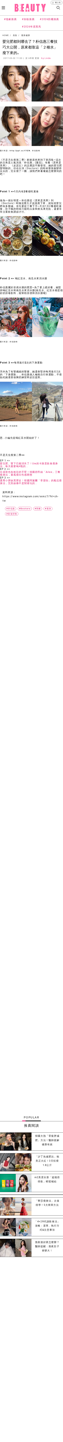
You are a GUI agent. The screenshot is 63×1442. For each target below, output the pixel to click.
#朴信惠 (10, 508)
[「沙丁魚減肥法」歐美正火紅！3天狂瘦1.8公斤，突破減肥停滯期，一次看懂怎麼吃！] (15, 1162)
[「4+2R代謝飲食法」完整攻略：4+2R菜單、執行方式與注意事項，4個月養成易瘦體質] (15, 1227)
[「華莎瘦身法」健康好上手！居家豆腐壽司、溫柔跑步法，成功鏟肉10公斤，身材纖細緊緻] (15, 1206)
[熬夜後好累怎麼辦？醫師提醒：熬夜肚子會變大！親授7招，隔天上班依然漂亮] (15, 1248)
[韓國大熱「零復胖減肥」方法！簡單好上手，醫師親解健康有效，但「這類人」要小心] (15, 1142)
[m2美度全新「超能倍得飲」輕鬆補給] (15, 1183)
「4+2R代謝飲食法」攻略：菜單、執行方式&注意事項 (47, 1225)
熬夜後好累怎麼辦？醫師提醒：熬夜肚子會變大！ (47, 1246)
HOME (5, 35)
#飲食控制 (11, 514)
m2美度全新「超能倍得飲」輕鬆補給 (47, 1179)
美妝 (15, 35)
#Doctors (24, 508)
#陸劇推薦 (10, 19)
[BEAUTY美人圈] (30, 7)
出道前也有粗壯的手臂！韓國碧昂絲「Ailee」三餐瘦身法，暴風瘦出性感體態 (30, 473)
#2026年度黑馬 (31, 26)
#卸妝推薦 (28, 19)
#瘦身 (48, 508)
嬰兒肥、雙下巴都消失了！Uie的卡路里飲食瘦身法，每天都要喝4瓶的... (29, 465)
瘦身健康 (25, 35)
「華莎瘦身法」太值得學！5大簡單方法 (47, 1202)
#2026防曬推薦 (49, 19)
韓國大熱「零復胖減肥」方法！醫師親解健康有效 (47, 1140)
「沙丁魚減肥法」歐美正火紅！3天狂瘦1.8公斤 (47, 1160)
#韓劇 (38, 508)
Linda (48, 58)
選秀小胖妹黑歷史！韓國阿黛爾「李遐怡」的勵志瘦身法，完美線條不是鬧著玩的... (31, 482)
